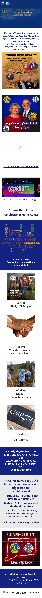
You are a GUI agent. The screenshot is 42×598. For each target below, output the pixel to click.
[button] (2, 3)
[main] (21, 41)
